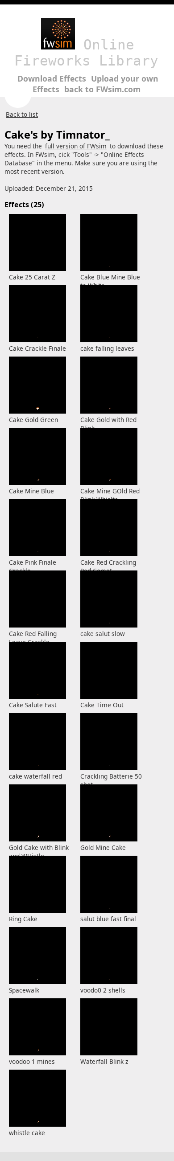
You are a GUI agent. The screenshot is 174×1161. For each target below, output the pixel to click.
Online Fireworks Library (86, 53)
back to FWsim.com (102, 89)
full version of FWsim (76, 146)
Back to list (22, 114)
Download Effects (51, 78)
